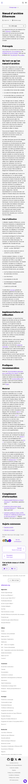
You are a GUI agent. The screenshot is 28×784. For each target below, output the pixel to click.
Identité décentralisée (6, 652)
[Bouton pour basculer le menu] (25, 2)
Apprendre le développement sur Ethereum (11, 677)
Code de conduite (14, 767)
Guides (2, 631)
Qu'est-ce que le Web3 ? (7, 603)
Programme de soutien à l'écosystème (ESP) (12, 721)
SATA (18, 411)
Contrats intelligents (5, 606)
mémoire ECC (12, 459)
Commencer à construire (7, 674)
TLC (17, 415)
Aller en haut (15, 580)
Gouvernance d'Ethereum (7, 749)
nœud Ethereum (6, 51)
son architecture (16, 51)
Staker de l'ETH (5, 655)
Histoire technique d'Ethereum (8, 740)
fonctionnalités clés (18, 378)
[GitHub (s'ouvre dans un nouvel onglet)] (8, 759)
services (12, 290)
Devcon (3, 724)
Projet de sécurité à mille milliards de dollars (11, 754)
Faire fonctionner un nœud (7, 611)
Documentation (4, 672)
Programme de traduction (7, 710)
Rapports (3, 751)
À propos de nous (14, 762)
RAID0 (22, 436)
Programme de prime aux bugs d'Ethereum (11, 713)
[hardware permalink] (1, 388)
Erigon (7, 384)
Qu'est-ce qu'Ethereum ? (7, 595)
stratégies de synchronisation (10, 53)
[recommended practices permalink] (1, 366)
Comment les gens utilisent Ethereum (9, 620)
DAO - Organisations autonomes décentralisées (12, 650)
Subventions (4, 680)
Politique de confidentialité (14, 772)
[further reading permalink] (1, 495)
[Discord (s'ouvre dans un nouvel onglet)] (19, 759)
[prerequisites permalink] (1, 46)
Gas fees (3, 609)
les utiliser (21, 55)
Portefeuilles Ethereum (6, 600)
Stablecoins (4, 642)
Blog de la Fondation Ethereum (9, 718)
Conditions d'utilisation (14, 775)
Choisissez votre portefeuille (8, 633)
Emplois (14, 770)
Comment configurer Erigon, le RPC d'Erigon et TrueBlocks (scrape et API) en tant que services (14, 514)
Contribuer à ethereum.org (7, 707)
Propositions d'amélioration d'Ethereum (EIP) (11, 746)
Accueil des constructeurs (7, 666)
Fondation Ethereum (6, 716)
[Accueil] (2, 2)
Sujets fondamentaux (6, 683)
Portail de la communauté (7, 699)
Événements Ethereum (6, 705)
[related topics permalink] (1, 524)
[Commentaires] (25, 781)
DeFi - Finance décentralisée (8, 647)
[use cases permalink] (1, 219)
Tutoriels (3, 669)
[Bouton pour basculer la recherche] (22, 2)
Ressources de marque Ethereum (14, 765)
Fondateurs (3, 691)
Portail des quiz (4, 617)
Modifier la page (16, 20)
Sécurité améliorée (5, 738)
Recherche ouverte (5, 743)
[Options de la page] (10, 20)
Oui (7, 568)
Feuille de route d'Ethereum (7, 735)
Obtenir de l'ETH (5, 636)
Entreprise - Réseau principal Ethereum (11, 688)
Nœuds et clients (8, 527)
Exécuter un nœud (9, 530)
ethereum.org (5, 585)
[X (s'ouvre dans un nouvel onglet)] (16, 759)
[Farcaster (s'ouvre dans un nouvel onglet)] (12, 759)
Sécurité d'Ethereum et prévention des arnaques (12, 614)
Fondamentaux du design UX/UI (8, 685)
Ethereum (8, 31)
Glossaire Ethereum (5, 622)
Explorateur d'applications (7, 639)
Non (14, 568)
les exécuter (14, 55)
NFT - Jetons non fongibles (7, 644)
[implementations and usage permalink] (1, 313)
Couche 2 (3, 658)
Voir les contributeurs (17, 540)
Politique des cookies (14, 777)
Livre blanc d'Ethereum (6, 732)
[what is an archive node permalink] (1, 62)
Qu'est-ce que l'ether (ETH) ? (8, 598)
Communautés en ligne (6, 702)
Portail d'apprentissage (6, 592)
